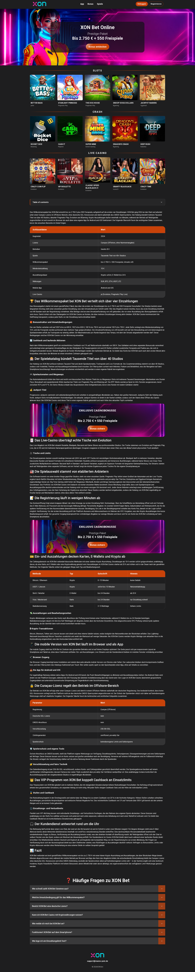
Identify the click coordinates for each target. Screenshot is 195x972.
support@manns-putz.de (97, 961)
